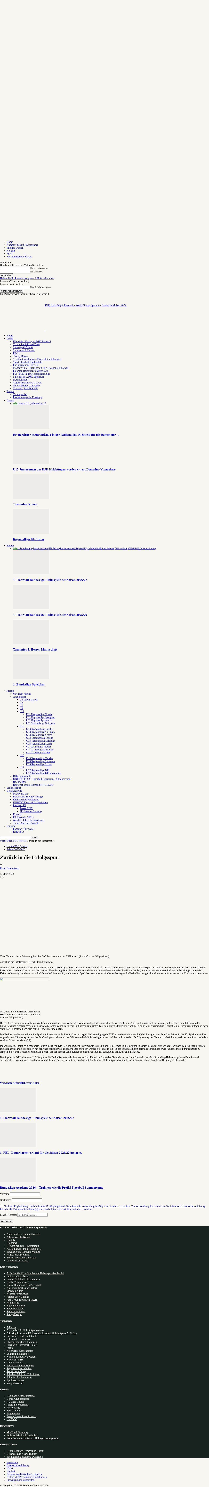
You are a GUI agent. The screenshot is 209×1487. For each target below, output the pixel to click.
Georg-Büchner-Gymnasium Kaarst (25, 1450)
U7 (21, 705)
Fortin (10, 1347)
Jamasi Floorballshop (17, 1404)
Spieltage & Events (23, 347)
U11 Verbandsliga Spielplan (40, 723)
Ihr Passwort (36, 271)
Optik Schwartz (15, 1362)
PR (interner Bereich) (31, 811)
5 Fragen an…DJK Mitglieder (28, 376)
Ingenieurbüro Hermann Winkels (23, 1251)
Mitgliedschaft (20, 793)
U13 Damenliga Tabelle (38, 746)
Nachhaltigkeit (20, 379)
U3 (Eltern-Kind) (28, 699)
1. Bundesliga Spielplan (29, 684)
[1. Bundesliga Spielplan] (31, 678)
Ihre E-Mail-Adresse (40, 287)
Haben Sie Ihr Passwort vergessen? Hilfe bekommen (27, 278)
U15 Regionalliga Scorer (39, 764)
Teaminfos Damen (25, 504)
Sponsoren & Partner (24, 350)
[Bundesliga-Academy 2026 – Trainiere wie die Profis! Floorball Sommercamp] (18, 1181)
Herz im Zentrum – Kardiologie (23, 1245)
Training (11, 391)
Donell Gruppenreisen (18, 1398)
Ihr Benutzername (39, 268)
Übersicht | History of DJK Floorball (32, 341)
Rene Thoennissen (9, 868)
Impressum (12, 1462)
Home (10, 241)
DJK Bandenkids (22, 776)
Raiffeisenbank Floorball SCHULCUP (33, 784)
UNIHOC (12, 1419)
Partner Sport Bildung (18, 1296)
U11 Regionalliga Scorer (39, 720)
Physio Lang (13, 1407)
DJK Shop (18, 831)
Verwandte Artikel (10, 1082)
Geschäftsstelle (14, 790)
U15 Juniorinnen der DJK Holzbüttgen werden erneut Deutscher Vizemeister (64, 469)
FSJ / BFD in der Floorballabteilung (31, 373)
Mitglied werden (15, 247)
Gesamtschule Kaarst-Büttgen (22, 1453)
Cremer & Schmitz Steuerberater (23, 1279)
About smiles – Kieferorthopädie (23, 1234)
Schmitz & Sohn (15, 1308)
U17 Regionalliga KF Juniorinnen (43, 773)
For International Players (19, 256)
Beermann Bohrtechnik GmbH (22, 1336)
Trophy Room (20, 356)
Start (2, 840)
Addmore (11, 1327)
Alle (15, 403)
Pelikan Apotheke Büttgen (20, 1365)
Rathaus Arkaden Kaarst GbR (22, 1435)
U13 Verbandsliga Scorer (39, 743)
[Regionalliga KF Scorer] (31, 532)
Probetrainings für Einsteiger (27, 397)
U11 (22, 711)
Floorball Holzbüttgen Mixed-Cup (30, 370)
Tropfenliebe (13, 1413)
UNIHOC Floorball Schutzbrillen (30, 802)
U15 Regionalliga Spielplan (40, 761)
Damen (10, 400)
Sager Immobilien (16, 1305)
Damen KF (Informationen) (31, 403)
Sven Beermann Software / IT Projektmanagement (32, 1438)
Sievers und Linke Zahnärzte (21, 1257)
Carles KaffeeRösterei (18, 1276)
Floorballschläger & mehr (26, 799)
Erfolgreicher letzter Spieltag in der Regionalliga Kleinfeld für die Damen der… (66, 434)
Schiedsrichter (14, 787)
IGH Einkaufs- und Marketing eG (24, 1248)
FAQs (16, 353)
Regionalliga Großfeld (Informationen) (95, 548)
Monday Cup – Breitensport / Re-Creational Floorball (40, 367)
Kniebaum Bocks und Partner (22, 1288)
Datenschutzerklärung (18, 1465)
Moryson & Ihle (15, 1290)
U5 (21, 702)
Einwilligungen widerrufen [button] (20, 1480)
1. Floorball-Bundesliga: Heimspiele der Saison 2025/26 (50, 614)
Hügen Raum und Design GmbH (24, 1285)
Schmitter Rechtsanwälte (19, 1377)
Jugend (10, 690)
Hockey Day (19, 781)
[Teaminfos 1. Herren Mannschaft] (31, 643)
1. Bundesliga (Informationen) (32, 548)
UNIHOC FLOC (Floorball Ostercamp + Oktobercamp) (42, 779)
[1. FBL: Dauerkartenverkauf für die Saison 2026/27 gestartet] (18, 1146)
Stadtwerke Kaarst (16, 1311)
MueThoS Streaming (17, 1432)
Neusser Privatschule (17, 1293)
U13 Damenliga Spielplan (39, 749)
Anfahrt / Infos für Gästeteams (22, 244)
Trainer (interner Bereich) (26, 823)
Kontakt (11, 250)
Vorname (4, 1194)
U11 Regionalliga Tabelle (39, 714)
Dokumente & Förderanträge (28, 796)
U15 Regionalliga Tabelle (39, 758)
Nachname (5, 1200)
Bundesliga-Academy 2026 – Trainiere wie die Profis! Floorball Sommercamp (52, 1187)
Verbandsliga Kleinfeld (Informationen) (135, 548)
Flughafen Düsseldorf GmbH (22, 1345)
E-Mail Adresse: (8, 1214)
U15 (22, 755)
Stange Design (14, 1314)
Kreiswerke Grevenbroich (20, 1350)
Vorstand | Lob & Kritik (25, 388)
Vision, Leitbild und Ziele (26, 344)
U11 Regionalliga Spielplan (40, 717)
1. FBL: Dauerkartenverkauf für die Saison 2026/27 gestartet (41, 1152)
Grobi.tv (11, 1240)
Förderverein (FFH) (23, 817)
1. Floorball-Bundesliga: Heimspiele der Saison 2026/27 (50, 579)
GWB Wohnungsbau (17, 1282)
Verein (10, 338)
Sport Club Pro (14, 1410)
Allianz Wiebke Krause (19, 1237)
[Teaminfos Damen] (31, 498)
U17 (22, 767)
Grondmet (12, 1242)
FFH (9, 253)
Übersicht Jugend (22, 693)
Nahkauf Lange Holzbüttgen (21, 1356)
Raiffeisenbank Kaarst (18, 1254)
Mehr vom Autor (30, 1082)
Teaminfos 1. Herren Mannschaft (35, 649)
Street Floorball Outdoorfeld (27, 362)
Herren (10, 545)
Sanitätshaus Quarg (16, 1371)
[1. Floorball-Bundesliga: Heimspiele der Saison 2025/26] (31, 608)
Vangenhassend (15, 1383)
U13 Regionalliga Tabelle (39, 729)
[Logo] (22, 330)
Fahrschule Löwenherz (18, 1339)
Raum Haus (13, 1302)
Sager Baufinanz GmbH (19, 1368)
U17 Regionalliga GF (37, 770)
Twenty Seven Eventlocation (21, 1416)
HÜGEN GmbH (15, 1401)
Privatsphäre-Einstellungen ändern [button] (24, 1474)
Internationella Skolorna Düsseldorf (25, 1456)
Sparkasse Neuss (15, 1380)
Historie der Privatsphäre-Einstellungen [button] (27, 1477)
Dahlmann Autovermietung (21, 1395)
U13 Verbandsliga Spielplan (40, 740)
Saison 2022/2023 (16, 849)
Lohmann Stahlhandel (18, 1353)
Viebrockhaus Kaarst (17, 1260)
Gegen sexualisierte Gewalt (27, 382)
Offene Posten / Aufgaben (26, 385)
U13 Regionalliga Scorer (39, 734)
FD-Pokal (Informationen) (61, 548)
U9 (21, 708)
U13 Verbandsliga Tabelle (39, 737)
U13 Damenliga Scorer (38, 752)
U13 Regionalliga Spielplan (40, 732)
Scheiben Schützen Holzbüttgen (23, 1374)
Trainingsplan (20, 394)
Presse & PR (19, 805)
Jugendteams (19, 696)
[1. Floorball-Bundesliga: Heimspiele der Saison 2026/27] (31, 573)
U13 (22, 726)
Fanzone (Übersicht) (23, 828)
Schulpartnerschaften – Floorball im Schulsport (37, 359)
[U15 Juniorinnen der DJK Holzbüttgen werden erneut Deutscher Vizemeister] (31, 463)
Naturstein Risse (15, 1359)
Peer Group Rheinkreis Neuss (22, 1299)
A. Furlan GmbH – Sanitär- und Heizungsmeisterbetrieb (35, 1273)
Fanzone (11, 826)
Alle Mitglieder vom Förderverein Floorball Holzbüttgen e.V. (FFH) (42, 1333)
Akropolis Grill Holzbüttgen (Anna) (25, 1330)
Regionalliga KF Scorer (28, 539)
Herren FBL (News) (15, 840)
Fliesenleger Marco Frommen (22, 1342)
